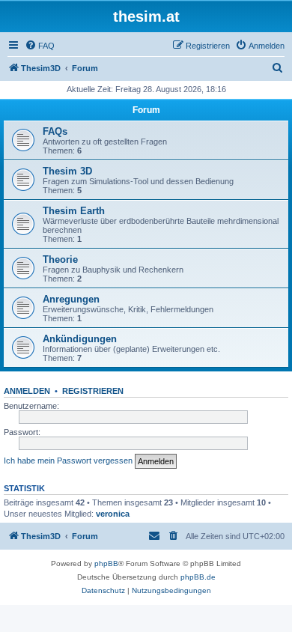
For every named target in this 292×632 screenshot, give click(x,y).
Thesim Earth (74, 210)
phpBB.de (198, 577)
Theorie (60, 259)
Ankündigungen (80, 338)
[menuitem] (40, 46)
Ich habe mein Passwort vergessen (68, 460)
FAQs (55, 131)
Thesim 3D (67, 171)
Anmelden (27, 390)
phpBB (106, 563)
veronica (113, 513)
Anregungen (71, 299)
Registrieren (93, 390)
